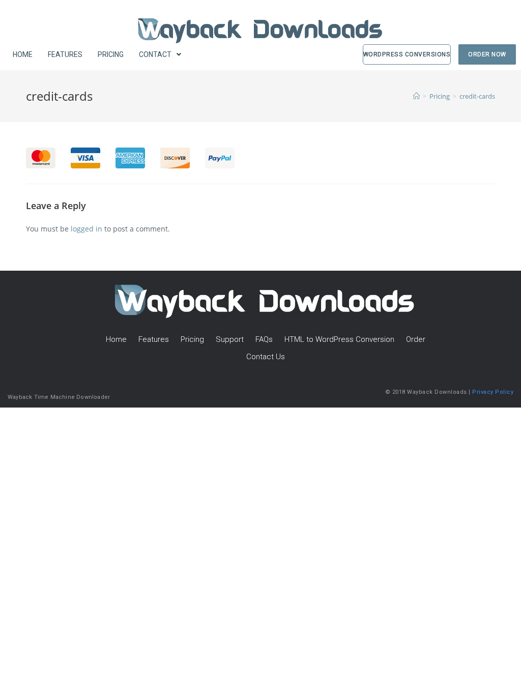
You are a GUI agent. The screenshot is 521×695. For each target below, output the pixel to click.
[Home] (416, 96)
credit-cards (477, 96)
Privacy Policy (492, 392)
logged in (86, 229)
